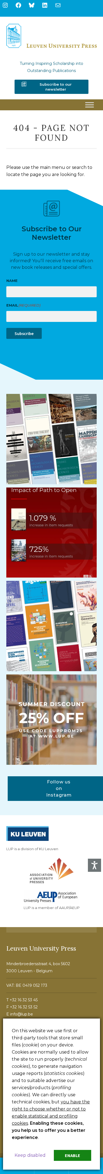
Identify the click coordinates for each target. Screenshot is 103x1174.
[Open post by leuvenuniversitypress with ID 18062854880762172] (51, 439)
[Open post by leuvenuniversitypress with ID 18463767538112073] (51, 533)
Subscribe (24, 333)
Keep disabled (30, 1155)
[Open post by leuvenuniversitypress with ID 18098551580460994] (51, 719)
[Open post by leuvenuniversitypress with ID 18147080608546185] (51, 626)
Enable (72, 1155)
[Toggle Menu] (89, 104)
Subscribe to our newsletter (56, 86)
